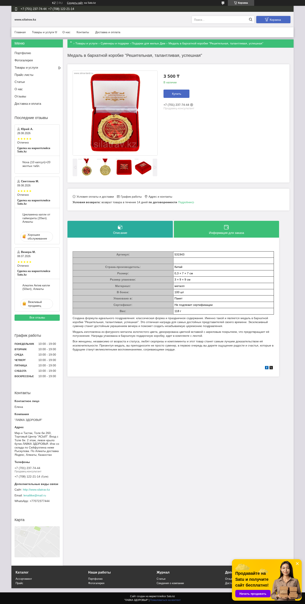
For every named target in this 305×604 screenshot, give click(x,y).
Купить (176, 93)
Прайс (19, 583)
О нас (66, 32)
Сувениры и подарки (115, 43)
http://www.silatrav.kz (36, 489)
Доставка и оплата (107, 32)
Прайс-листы (24, 75)
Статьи (20, 82)
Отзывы (20, 96)
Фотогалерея (24, 60)
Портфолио (23, 53)
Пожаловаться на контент (165, 600)
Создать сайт (75, 2)
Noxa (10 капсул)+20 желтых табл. (36, 164)
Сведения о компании (170, 583)
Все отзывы (37, 317)
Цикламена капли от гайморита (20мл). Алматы (36, 218)
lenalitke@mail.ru (34, 495)
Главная (20, 32)
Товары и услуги (43, 32)
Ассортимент (24, 578)
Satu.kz (171, 596)
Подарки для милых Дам (148, 43)
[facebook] (266, 368)
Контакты (83, 32)
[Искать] (250, 19)
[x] (271, 368)
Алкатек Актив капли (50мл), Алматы (36, 287)
